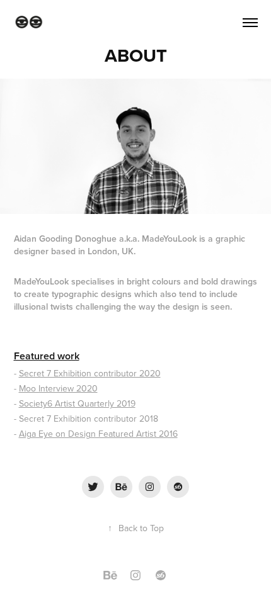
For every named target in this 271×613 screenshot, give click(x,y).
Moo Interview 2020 (58, 388)
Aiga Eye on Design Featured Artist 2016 (98, 433)
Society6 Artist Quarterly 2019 (77, 403)
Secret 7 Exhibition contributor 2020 (90, 373)
